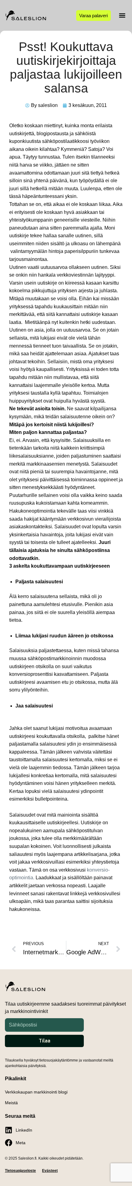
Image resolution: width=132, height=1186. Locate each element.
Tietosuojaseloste (20, 1170)
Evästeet (50, 1170)
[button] (122, 15)
